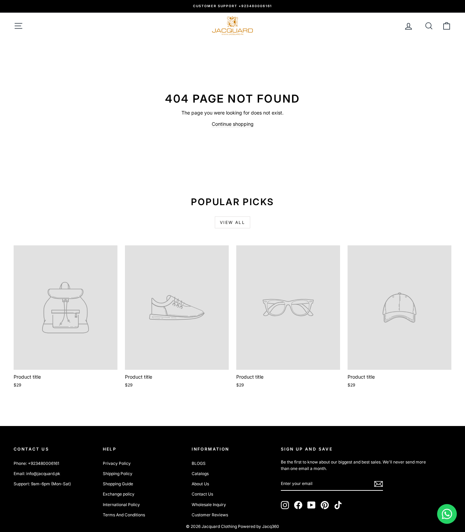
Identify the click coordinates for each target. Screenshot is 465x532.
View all (232, 222)
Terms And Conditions (124, 514)
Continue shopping (233, 124)
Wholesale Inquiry (209, 504)
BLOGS (199, 463)
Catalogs (200, 473)
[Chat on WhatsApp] (447, 514)
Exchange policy (118, 494)
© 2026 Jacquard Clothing (211, 526)
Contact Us (202, 494)
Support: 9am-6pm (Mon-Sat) (42, 483)
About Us (200, 483)
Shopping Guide (118, 483)
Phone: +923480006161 (36, 463)
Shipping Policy (117, 473)
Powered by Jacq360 (258, 526)
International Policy (121, 504)
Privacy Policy (117, 463)
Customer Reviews (210, 514)
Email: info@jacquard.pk (37, 473)
